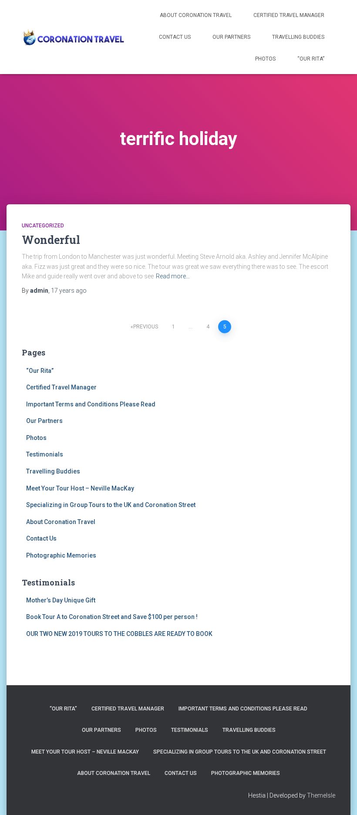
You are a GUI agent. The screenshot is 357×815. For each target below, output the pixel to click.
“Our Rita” (310, 59)
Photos (265, 59)
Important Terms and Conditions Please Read (90, 404)
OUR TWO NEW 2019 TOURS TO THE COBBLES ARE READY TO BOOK (119, 633)
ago (69, 290)
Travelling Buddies (298, 37)
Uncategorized (43, 226)
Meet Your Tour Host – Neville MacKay (80, 488)
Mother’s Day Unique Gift (60, 600)
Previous (145, 327)
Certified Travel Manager (288, 15)
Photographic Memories (61, 555)
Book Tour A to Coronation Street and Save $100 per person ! (112, 616)
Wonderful (51, 240)
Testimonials (44, 454)
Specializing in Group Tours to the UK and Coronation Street (110, 504)
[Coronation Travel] (73, 37)
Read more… (173, 276)
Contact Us (175, 37)
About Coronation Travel (196, 15)
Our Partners (231, 37)
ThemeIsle (321, 795)
